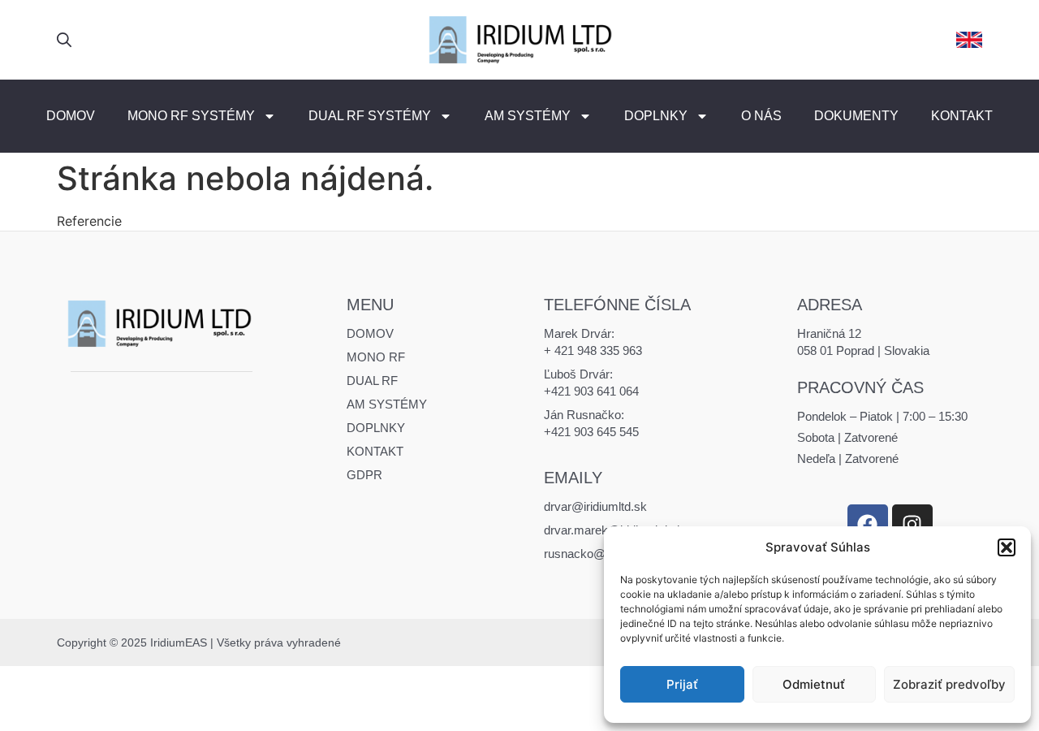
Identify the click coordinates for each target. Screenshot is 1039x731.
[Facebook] (867, 524)
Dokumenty (856, 116)
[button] (1006, 547)
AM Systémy (528, 116)
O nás (761, 116)
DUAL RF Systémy (369, 116)
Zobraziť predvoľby (949, 684)
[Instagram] (912, 524)
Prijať (682, 684)
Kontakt (962, 116)
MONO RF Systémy (191, 116)
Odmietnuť (813, 684)
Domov (70, 116)
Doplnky (656, 116)
